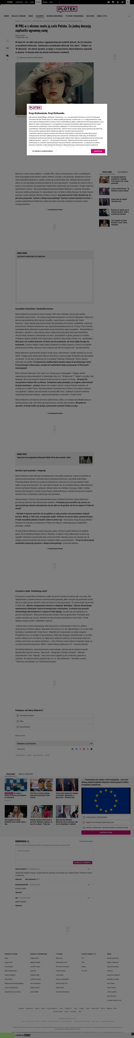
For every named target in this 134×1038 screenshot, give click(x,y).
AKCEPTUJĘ (98, 151)
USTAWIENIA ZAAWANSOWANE (42, 151)
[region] (67, 129)
